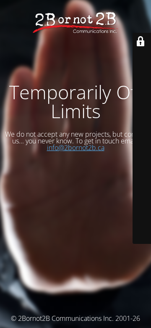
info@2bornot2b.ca (75, 147)
